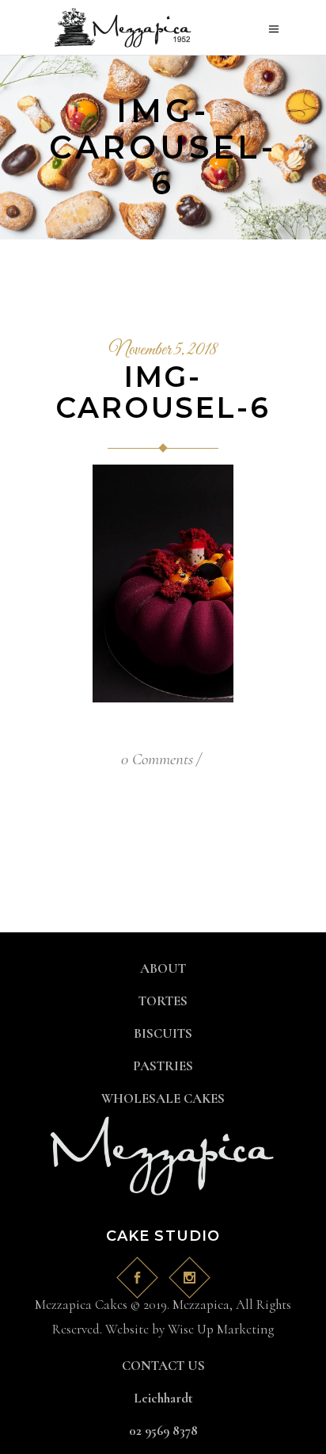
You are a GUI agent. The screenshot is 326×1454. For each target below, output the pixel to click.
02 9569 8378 (163, 1430)
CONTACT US (163, 1365)
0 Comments (157, 759)
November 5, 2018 (163, 350)
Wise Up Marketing (221, 1329)
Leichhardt (163, 1398)
